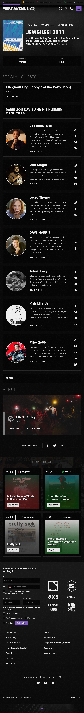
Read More (12, 97)
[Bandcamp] (75, 284)
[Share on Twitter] (54, 445)
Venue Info (30, 429)
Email (5, 576)
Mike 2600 (38, 342)
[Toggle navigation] (79, 8)
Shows (12, 429)
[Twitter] (75, 142)
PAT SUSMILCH (41, 126)
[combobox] (10, 587)
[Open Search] (66, 8)
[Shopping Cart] (71, 8)
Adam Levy (38, 271)
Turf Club (31, 618)
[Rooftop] (75, 148)
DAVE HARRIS (40, 232)
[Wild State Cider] (71, 607)
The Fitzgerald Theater (14, 618)
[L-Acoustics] (53, 586)
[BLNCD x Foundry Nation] (53, 607)
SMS (4, 587)
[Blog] (75, 290)
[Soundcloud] (75, 324)
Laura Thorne (40, 197)
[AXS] (53, 597)
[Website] (75, 129)
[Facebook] (75, 136)
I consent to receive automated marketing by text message (16, 592)
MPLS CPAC (11, 664)
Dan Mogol (38, 165)
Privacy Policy (76, 697)
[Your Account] (60, 9)
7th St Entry (11, 638)
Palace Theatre (12, 614)
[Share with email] (62, 445)
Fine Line (9, 623)
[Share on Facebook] (47, 445)
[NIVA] (71, 597)
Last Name (27, 598)
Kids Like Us (39, 304)
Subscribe (21, 623)
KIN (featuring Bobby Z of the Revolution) (38, 87)
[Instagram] (75, 183)
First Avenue (11, 632)
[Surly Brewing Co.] (71, 586)
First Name (6, 598)
